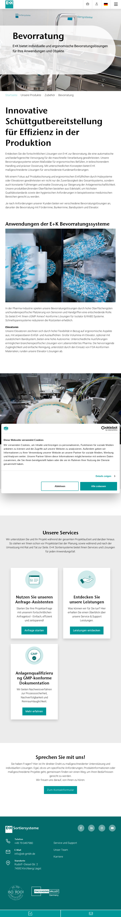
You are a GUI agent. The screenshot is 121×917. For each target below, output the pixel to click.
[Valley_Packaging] (45, 891)
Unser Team (61, 850)
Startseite (11, 95)
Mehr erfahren (34, 711)
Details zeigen (103, 476)
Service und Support (65, 843)
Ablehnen (60, 486)
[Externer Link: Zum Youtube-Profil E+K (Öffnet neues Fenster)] (112, 828)
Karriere (58, 857)
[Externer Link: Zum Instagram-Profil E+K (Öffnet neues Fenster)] (101, 828)
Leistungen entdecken (86, 630)
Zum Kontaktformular (60, 790)
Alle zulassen (98, 486)
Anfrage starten (34, 630)
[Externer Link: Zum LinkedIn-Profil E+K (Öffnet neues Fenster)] (91, 828)
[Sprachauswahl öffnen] (105, 4)
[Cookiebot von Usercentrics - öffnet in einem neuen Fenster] (103, 428)
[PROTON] (9, 4)
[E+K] (22, 829)
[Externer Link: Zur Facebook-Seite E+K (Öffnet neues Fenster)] (81, 828)
